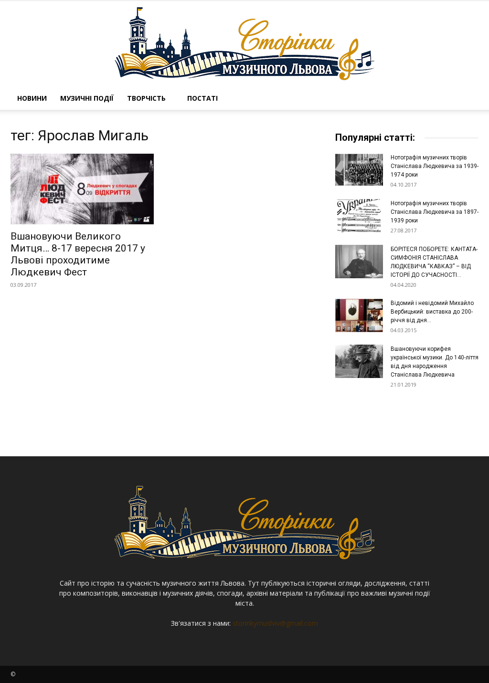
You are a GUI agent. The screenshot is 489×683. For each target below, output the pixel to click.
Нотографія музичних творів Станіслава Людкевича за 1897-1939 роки (434, 212)
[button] (467, 99)
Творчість (146, 98)
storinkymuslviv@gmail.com (275, 623)
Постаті (202, 98)
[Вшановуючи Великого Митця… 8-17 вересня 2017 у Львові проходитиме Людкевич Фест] (82, 189)
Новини (32, 98)
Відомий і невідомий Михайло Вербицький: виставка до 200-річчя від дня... (432, 312)
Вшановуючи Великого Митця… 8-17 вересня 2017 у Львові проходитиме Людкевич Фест (78, 254)
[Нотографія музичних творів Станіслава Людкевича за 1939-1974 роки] (359, 170)
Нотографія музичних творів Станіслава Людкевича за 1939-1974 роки (434, 166)
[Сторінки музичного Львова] (244, 44)
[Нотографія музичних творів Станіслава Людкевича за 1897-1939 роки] (359, 215)
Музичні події (87, 98)
